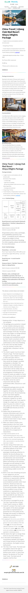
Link (8, 524)
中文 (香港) (12, 4)
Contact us (5, 69)
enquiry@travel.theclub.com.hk (14, 572)
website (17, 52)
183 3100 (15, 566)
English (16, 4)
